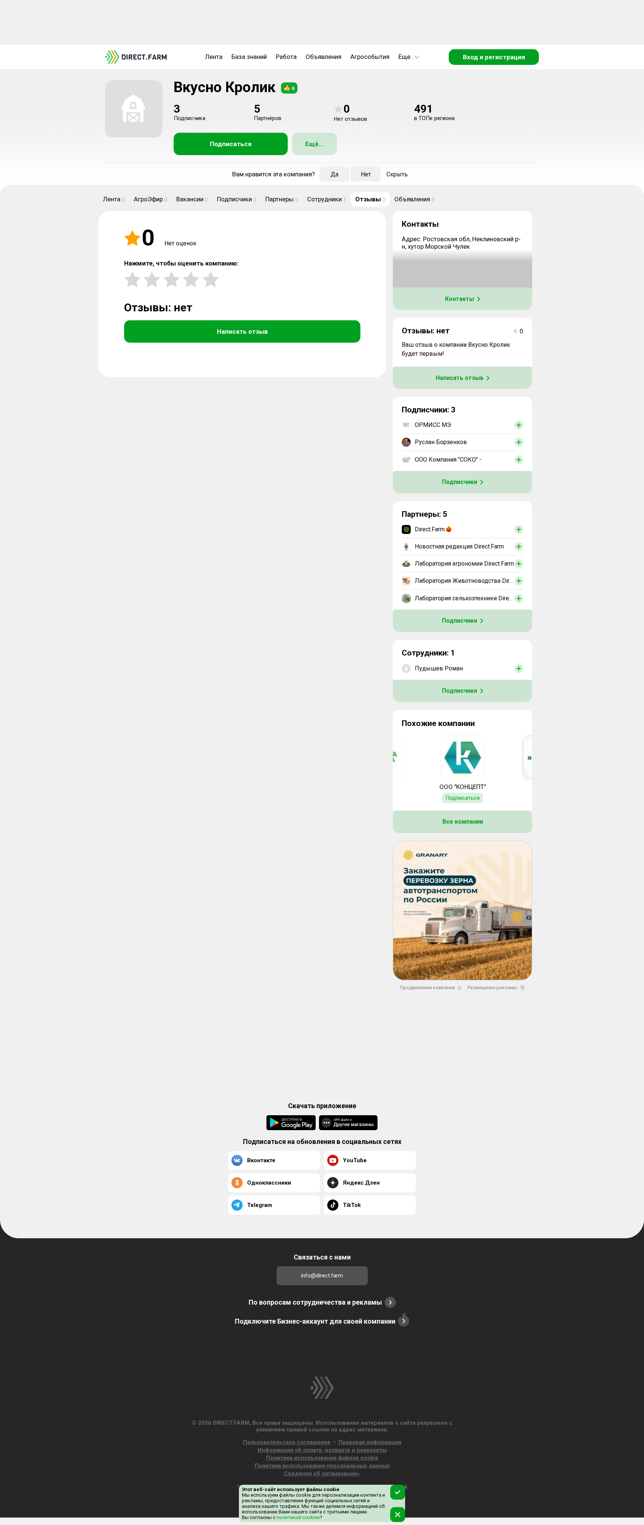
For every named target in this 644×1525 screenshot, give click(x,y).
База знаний (249, 56)
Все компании (462, 821)
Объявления (323, 56)
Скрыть (397, 174)
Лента (213, 56)
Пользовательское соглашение (287, 1442)
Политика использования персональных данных (322, 1465)
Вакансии (192, 199)
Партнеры (281, 199)
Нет (366, 174)
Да (334, 174)
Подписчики (236, 199)
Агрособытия (369, 56)
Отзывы (370, 199)
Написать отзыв (242, 331)
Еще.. (405, 56)
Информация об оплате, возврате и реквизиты (322, 1450)
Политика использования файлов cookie (322, 1458)
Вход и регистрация (494, 57)
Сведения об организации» (322, 1473)
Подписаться (231, 144)
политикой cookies (297, 1517)
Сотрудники (326, 199)
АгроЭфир (150, 199)
